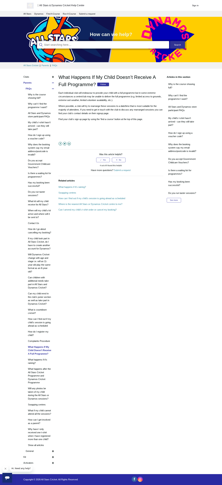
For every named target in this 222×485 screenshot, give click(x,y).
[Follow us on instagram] (140, 479)
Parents (45, 65)
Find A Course (53, 14)
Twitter (65, 144)
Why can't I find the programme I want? (177, 97)
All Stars (27, 14)
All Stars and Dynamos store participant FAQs (182, 108)
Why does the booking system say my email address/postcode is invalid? (182, 147)
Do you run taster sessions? (182, 193)
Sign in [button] (195, 5)
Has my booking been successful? (179, 183)
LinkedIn (69, 144)
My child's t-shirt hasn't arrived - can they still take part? (181, 121)
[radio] (103, 160)
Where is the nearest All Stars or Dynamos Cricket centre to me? (90, 204)
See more (174, 200)
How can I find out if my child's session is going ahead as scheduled (91, 198)
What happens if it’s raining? (72, 187)
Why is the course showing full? (181, 86)
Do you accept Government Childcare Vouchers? (182, 161)
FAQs (54, 65)
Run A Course (69, 14)
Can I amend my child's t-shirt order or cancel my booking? (87, 209)
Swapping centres (67, 192)
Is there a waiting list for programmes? (179, 172)
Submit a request (87, 14)
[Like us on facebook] (134, 479)
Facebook (60, 144)
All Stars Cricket (31, 65)
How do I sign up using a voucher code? (180, 135)
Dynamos (38, 14)
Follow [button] (103, 84)
